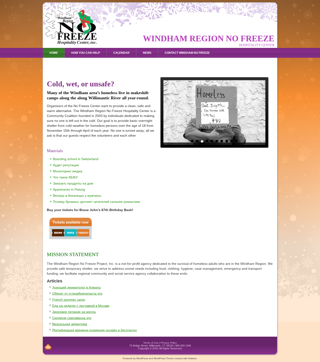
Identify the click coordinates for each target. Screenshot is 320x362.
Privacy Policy (169, 342)
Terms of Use (151, 342)
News (147, 52)
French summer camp (68, 299)
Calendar (121, 52)
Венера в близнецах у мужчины (77, 195)
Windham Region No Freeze (208, 38)
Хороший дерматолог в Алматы (76, 287)
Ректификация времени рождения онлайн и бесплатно (94, 330)
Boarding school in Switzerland (75, 159)
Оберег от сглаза (65, 293)
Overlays (261, 84)
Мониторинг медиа (67, 171)
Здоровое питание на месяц (74, 312)
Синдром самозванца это (71, 318)
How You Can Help (85, 52)
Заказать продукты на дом (73, 183)
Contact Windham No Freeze (187, 52)
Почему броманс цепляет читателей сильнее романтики (96, 202)
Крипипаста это (90, 293)
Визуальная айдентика (69, 324)
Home (53, 52)
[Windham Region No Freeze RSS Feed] (48, 347)
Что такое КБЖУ (65, 177)
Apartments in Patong (69, 189)
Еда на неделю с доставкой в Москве (80, 306)
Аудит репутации (66, 165)
